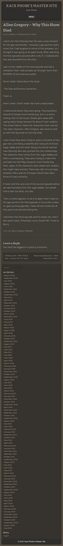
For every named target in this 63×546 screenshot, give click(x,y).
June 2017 (8, 349)
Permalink (29, 231)
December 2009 (10, 514)
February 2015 (10, 393)
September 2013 (11, 418)
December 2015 (10, 371)
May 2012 (8, 440)
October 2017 (9, 338)
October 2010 (9, 487)
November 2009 (10, 517)
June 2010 (8, 498)
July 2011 (8, 465)
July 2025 (8, 281)
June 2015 (8, 385)
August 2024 (9, 283)
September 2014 (11, 404)
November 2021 (10, 303)
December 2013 (10, 410)
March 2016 (9, 363)
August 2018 (9, 330)
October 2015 (9, 374)
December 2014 (10, 399)
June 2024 (8, 286)
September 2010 (11, 489)
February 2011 (10, 476)
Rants (14, 231)
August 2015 (9, 380)
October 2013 (9, 415)
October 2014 (9, 402)
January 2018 (9, 336)
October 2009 (9, 520)
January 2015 (9, 396)
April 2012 (8, 443)
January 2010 (9, 511)
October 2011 (9, 457)
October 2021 (9, 305)
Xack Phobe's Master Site (31, 6)
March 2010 (9, 506)
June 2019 (8, 319)
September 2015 (11, 377)
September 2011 (11, 459)
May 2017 (8, 352)
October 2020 (9, 311)
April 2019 (8, 325)
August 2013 (9, 421)
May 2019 (8, 322)
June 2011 (8, 467)
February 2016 (10, 366)
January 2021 (9, 308)
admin (12, 34)
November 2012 (10, 435)
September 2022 (11, 294)
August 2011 (9, 462)
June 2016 (8, 358)
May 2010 (8, 500)
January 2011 (9, 478)
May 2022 (8, 297)
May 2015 (8, 388)
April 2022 (8, 300)
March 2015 (9, 391)
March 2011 (9, 473)
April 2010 (8, 503)
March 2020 (9, 314)
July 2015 (8, 382)
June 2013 (8, 426)
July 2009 (8, 528)
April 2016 (8, 360)
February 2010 (10, 509)
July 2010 (8, 495)
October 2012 (9, 437)
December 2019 (10, 316)
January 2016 (9, 369)
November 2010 (10, 484)
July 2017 (8, 347)
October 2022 (9, 292)
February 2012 (10, 446)
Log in (6, 536)
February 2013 (10, 429)
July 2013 (8, 424)
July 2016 (8, 355)
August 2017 (9, 344)
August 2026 (9, 275)
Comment (20, 231)
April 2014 (8, 407)
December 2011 (10, 451)
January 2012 (9, 448)
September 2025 (11, 278)
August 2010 (9, 492)
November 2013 (10, 413)
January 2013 (9, 432)
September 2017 (11, 341)
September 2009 (11, 522)
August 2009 (9, 525)
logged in (21, 247)
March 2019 (9, 327)
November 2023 (10, 289)
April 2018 (8, 333)
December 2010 (10, 481)
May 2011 (8, 470)
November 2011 (10, 454)
